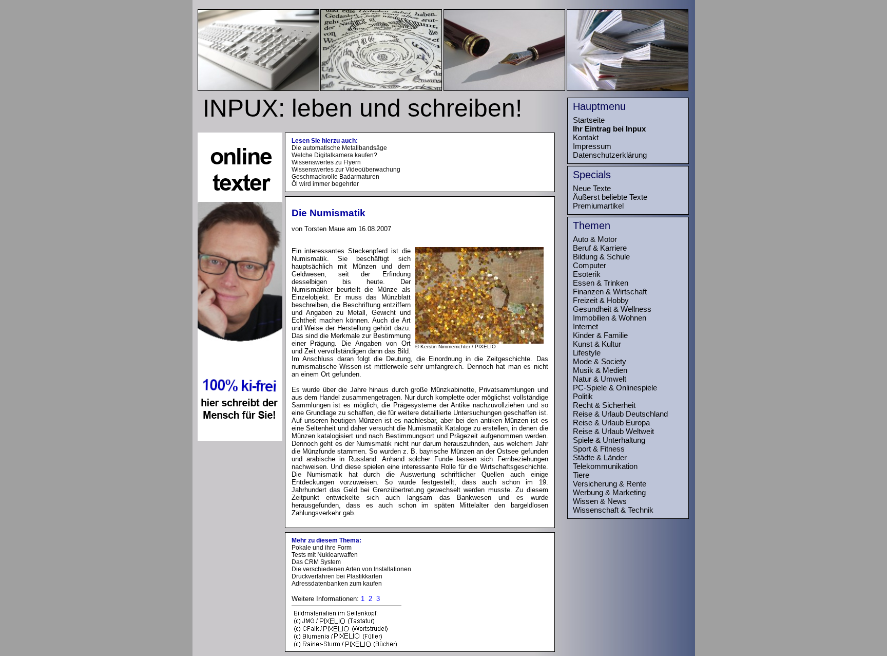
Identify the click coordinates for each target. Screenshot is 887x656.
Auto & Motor (595, 239)
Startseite (589, 120)
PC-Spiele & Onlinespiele (615, 387)
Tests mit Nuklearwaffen (325, 554)
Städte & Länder (600, 457)
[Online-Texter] (240, 438)
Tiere (581, 475)
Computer (589, 265)
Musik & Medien (600, 370)
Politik (583, 396)
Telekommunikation (605, 466)
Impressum (592, 146)
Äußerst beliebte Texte (610, 197)
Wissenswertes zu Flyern (326, 162)
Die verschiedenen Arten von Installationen (351, 569)
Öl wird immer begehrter (325, 184)
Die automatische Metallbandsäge (339, 148)
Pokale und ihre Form (322, 547)
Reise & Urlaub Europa (611, 422)
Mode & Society (599, 361)
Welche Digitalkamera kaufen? (334, 155)
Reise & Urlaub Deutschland (620, 413)
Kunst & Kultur (597, 344)
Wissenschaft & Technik (613, 509)
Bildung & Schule (601, 256)
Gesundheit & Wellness (612, 309)
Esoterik (587, 274)
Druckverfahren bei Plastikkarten (337, 576)
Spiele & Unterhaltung (609, 440)
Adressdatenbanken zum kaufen (337, 583)
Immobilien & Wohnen (609, 317)
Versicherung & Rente (609, 483)
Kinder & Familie (600, 335)
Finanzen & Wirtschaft (610, 291)
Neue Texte (592, 188)
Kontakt (586, 137)
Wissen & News (600, 501)
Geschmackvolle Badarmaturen (335, 176)
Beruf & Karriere (600, 247)
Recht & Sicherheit (604, 405)
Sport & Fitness (599, 448)
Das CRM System (316, 562)
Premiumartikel (598, 205)
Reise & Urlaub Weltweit (613, 431)
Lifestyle (587, 352)
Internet (585, 326)
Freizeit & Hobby (601, 300)
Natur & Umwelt (599, 378)
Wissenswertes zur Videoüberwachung (346, 169)
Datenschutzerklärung (610, 155)
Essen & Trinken (600, 282)
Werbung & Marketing (609, 492)
